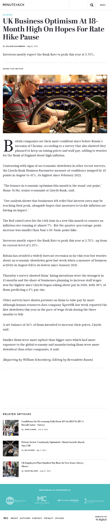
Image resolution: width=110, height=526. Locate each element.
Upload (59, 518)
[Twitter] (26, 68)
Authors (25, 518)
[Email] (41, 68)
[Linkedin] (36, 68)
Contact (37, 518)
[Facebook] (31, 68)
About (14, 518)
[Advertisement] (55, 388)
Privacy (48, 518)
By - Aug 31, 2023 (20, 46)
